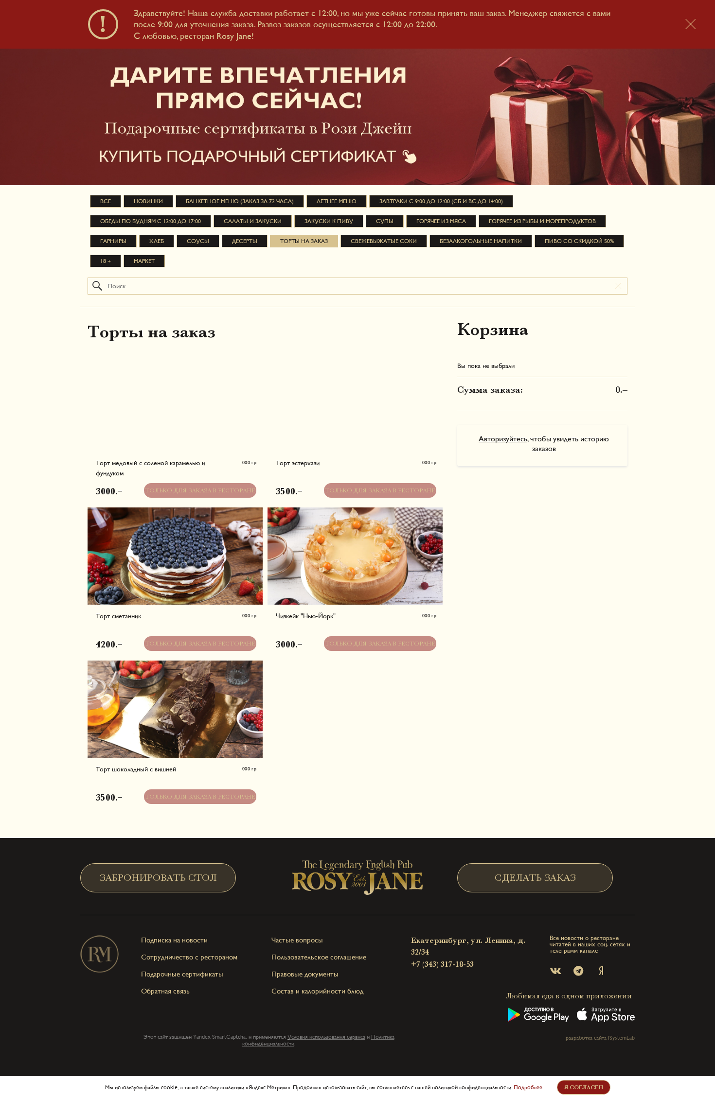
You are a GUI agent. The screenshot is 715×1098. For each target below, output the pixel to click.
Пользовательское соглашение (318, 957)
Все (105, 201)
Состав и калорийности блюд (317, 991)
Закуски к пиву (328, 221)
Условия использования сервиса (326, 1036)
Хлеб (156, 241)
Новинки (148, 201)
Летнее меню (337, 201)
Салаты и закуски (253, 221)
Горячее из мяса (441, 221)
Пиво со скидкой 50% (579, 241)
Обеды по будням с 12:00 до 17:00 (150, 221)
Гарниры (113, 241)
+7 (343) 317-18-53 (442, 964)
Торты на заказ (304, 241)
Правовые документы (305, 974)
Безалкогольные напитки (481, 241)
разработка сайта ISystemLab (600, 1037)
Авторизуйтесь (503, 438)
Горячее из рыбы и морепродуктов (542, 221)
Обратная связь (165, 991)
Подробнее (528, 1087)
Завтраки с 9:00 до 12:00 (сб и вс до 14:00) (441, 201)
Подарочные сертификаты (182, 974)
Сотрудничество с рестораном (189, 957)
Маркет (144, 261)
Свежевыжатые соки (384, 241)
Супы (384, 221)
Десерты (244, 241)
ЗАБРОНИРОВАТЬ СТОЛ (158, 877)
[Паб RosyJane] (357, 877)
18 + (105, 261)
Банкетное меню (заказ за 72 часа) (240, 201)
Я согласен (583, 1087)
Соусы (198, 241)
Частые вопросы (297, 940)
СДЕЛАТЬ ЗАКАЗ (535, 877)
